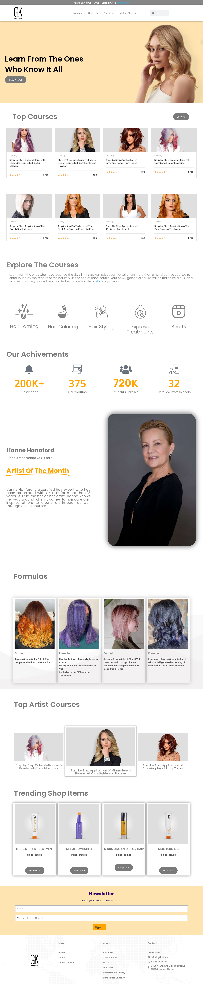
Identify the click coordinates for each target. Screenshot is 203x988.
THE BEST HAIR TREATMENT (35, 849)
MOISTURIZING (168, 849)
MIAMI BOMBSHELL (79, 849)
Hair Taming (24, 326)
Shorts (178, 326)
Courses (77, 13)
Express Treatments (140, 329)
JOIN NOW (123, 2)
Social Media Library (114, 972)
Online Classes (128, 13)
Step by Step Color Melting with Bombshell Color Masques (39, 766)
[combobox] (20, 918)
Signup (99, 927)
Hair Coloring (63, 326)
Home (61, 952)
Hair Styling (101, 326)
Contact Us (154, 952)
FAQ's (106, 962)
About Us (93, 13)
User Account (110, 957)
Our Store (109, 13)
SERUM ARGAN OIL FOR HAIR (124, 849)
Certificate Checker (114, 977)
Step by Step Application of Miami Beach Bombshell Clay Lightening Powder (101, 771)
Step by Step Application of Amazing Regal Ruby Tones (163, 766)
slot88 (100, 281)
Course (62, 957)
